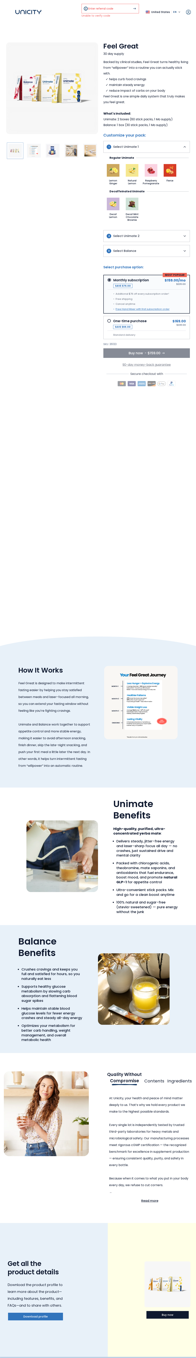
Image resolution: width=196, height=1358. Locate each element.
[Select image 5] (90, 150)
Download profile (35, 1316)
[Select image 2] (34, 150)
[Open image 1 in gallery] (52, 88)
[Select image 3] (52, 150)
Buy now (167, 1315)
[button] (113, 174)
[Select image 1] (15, 150)
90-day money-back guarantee (146, 364)
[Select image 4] (71, 150)
